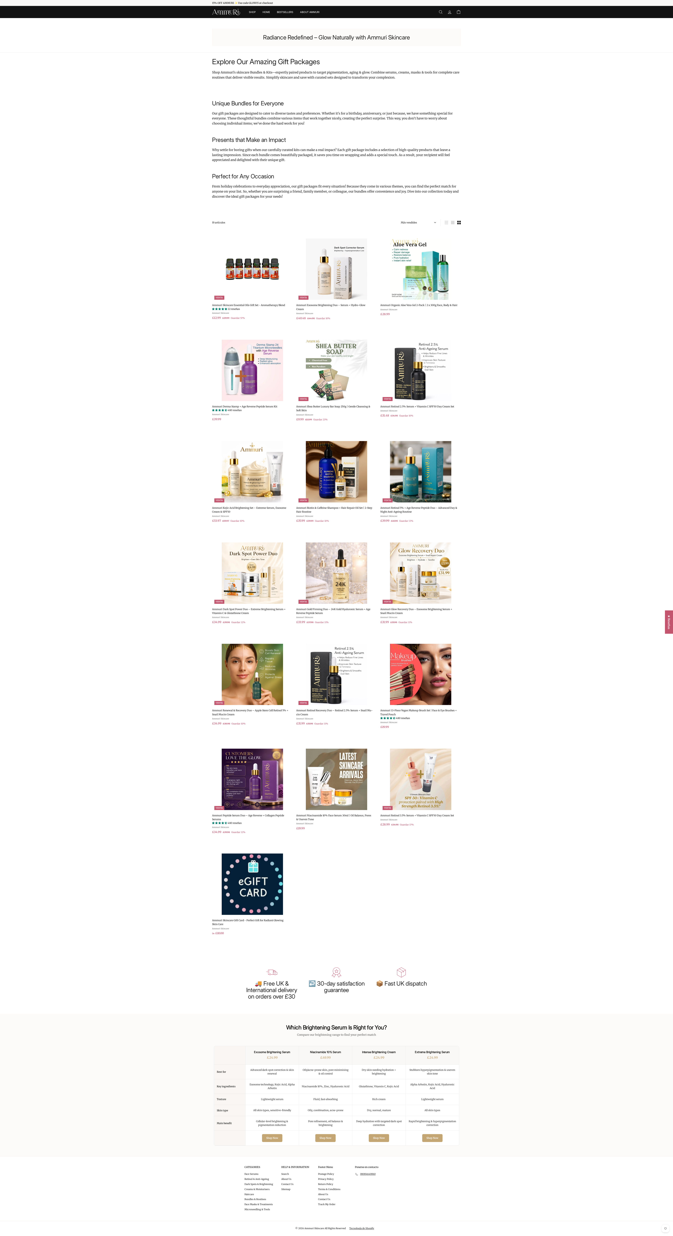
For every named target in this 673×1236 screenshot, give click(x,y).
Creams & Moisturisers (257, 1189)
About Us (286, 1179)
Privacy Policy (326, 1179)
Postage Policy (326, 1174)
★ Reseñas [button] (669, 622)
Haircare (249, 1194)
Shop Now (272, 1138)
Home (266, 12)
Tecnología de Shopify (361, 1228)
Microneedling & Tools (257, 1209)
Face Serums (251, 1174)
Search (285, 1174)
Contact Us (287, 1184)
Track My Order (326, 1204)
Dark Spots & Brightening (258, 1184)
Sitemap (285, 1189)
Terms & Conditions (329, 1189)
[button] (220, 309)
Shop (252, 12)
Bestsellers (285, 12)
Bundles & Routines (255, 1199)
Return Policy (325, 1184)
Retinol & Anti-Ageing (256, 1179)
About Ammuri (309, 12)
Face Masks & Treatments (258, 1204)
